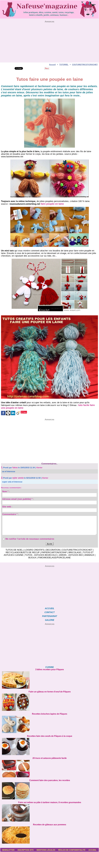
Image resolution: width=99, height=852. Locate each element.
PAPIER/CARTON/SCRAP (54, 552)
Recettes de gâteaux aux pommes (49, 824)
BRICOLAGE (75, 552)
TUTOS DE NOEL (14, 550)
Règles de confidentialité (71, 850)
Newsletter (8, 850)
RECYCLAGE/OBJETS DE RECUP (23, 552)
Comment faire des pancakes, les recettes (49, 780)
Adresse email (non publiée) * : (18, 499)
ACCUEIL (49, 608)
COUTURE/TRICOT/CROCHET (85, 64)
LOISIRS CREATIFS (34, 550)
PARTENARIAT (49, 616)
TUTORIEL (63, 64)
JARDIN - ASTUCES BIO (71, 555)
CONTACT (49, 612)
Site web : (7, 507)
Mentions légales (46, 850)
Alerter (39, 467)
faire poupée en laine (52, 204)
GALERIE (49, 620)
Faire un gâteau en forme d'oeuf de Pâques (50, 692)
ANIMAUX (89, 555)
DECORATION (53, 550)
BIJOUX (32, 557)
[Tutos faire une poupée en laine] (49, 316)
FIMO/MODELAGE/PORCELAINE (54, 557)
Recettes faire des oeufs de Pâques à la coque (49, 736)
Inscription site (26, 850)
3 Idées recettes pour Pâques (49, 669)
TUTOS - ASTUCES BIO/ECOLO (41, 555)
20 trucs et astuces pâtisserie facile (49, 758)
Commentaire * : (10, 514)
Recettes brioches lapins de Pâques (49, 714)
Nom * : (6, 492)
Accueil (52, 64)
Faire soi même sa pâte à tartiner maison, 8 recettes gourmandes (49, 802)
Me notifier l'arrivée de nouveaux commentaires (29, 539)
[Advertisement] (49, 41)
